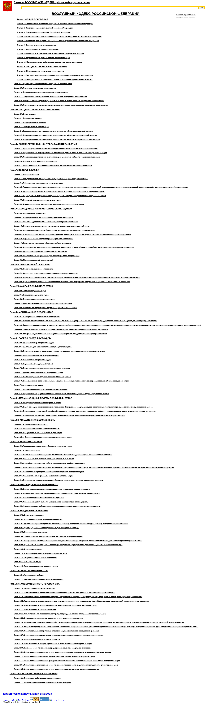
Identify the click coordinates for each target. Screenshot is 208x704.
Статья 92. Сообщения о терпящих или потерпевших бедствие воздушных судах (49, 472)
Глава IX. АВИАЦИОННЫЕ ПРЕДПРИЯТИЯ (31, 312)
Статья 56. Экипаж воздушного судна (30, 291)
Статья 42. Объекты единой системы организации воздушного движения (46, 222)
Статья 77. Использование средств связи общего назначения (40, 389)
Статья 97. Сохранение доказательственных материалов (39, 497)
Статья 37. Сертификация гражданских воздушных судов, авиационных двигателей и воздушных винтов (60, 196)
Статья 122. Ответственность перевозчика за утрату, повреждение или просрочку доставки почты (60, 614)
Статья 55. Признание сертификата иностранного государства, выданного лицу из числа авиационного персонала (72, 282)
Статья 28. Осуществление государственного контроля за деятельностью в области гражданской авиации (60, 153)
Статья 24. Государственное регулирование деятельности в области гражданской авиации (53, 131)
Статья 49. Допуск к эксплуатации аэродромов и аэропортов (40, 251)
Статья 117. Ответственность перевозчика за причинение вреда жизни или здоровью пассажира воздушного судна (64, 592)
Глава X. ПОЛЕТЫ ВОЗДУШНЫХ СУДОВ (30, 338)
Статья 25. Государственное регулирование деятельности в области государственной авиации (55, 135)
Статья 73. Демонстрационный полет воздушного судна (38, 372)
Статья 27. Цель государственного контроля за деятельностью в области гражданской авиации (55, 148)
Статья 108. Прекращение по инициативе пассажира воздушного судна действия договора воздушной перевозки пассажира (68, 545)
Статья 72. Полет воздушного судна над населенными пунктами (42, 368)
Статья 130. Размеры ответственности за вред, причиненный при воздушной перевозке (52, 648)
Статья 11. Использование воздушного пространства (40, 71)
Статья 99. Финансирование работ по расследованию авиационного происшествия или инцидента (57, 506)
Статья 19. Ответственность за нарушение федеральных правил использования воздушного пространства (61, 105)
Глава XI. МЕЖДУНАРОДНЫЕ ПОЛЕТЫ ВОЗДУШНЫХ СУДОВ (41, 398)
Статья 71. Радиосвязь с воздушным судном (33, 364)
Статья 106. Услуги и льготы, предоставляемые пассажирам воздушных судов (48, 536)
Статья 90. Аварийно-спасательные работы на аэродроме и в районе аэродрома (49, 463)
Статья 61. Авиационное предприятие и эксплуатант (37, 317)
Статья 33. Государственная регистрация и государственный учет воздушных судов (51, 179)
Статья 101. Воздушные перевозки (29, 515)
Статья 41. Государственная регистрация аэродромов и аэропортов (43, 217)
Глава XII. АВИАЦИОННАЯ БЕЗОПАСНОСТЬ (32, 420)
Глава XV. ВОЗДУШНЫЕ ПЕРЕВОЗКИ (29, 510)
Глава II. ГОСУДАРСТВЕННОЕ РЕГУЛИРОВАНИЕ (42, 66)
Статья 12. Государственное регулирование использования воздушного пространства (55, 75)
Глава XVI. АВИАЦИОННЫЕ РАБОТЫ (29, 570)
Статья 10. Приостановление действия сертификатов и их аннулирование (49, 62)
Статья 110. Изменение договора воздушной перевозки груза (40, 553)
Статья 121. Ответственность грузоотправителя (35, 609)
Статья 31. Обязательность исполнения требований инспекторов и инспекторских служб (53, 165)
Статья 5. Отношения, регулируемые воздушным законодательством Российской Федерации (58, 41)
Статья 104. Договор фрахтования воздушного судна (46, 528)
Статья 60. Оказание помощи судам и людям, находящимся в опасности (45, 308)
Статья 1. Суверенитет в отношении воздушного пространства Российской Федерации (55, 24)
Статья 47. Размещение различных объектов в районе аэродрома (42, 243)
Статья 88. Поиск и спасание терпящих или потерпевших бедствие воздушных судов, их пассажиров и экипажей (63, 455)
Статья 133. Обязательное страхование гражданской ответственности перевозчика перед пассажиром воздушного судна (67, 661)
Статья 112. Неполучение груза (27, 562)
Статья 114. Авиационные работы (28, 575)
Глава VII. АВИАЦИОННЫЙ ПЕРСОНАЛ (30, 264)
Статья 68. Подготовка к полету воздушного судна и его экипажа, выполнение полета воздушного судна (59, 351)
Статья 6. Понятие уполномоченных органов (36, 45)
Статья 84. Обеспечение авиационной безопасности (36, 429)
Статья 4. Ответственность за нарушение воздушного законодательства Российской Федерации (59, 36)
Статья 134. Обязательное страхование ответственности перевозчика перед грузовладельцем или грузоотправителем (66, 665)
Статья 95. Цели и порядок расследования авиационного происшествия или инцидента (52, 489)
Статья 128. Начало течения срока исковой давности (37, 639)
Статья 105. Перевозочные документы (30, 532)
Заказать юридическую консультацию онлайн (185, 15)
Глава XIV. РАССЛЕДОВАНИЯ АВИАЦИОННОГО (34, 484)
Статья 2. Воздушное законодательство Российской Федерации (45, 28)
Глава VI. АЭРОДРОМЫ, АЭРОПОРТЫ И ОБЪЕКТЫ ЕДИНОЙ (41, 209)
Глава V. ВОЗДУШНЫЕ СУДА (24, 170)
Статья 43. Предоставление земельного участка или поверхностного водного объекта (51, 226)
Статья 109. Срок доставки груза (28, 549)
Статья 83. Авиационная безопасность (31, 424)
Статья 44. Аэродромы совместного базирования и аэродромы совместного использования (54, 230)
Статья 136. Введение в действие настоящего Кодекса (37, 678)
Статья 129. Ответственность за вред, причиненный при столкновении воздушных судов (53, 643)
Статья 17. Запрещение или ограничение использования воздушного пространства (50, 96)
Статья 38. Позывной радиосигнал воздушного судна (37, 200)
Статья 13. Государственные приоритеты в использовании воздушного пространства (54, 79)
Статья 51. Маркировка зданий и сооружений (33, 260)
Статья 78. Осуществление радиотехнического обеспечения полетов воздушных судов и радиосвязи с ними (61, 394)
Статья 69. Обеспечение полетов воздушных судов (36, 355)
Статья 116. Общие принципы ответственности (34, 588)
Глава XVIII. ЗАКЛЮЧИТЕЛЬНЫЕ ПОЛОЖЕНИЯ (33, 673)
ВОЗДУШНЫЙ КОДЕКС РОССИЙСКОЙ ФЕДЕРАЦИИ (95, 14)
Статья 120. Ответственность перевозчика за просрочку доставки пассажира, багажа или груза (55, 605)
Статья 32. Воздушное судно (26, 174)
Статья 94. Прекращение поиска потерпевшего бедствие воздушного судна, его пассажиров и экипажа (58, 480)
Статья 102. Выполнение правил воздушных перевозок (38, 519)
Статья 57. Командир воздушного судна (31, 295)
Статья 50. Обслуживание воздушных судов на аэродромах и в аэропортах (46, 256)
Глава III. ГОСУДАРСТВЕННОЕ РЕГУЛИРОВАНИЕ (35, 109)
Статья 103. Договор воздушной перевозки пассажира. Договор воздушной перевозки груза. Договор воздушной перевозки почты (71, 523)
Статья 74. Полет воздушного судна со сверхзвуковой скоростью (42, 377)
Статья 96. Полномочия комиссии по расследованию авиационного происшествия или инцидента (57, 493)
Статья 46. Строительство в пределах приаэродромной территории (43, 239)
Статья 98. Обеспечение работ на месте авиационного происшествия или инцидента (51, 502)
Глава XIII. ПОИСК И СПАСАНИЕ (26, 441)
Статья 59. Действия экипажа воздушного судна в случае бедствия (43, 303)
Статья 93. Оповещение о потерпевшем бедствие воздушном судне (43, 476)
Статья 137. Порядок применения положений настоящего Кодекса (42, 682)
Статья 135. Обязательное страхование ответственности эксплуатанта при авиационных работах (56, 669)
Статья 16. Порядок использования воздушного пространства (41, 92)
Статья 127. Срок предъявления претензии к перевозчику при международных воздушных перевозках (58, 635)
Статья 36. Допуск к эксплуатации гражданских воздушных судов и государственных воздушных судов (59, 191)
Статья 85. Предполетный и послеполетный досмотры (38, 433)
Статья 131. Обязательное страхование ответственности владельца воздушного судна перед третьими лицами (62, 652)
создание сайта (9, 700)
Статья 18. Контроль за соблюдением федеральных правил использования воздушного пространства (59, 101)
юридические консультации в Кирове (27, 693)
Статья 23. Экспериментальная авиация (31, 127)
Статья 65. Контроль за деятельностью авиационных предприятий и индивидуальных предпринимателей (60, 334)
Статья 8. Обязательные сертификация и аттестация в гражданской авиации (50, 53)
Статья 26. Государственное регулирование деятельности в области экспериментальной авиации (57, 139)
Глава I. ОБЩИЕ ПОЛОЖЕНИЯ (32, 19)
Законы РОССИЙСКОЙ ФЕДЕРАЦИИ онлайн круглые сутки (52, 2)
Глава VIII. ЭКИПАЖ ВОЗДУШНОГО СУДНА (31, 286)
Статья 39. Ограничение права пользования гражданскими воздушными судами (49, 204)
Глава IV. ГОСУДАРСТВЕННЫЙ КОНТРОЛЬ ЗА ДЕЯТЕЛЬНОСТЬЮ (43, 144)
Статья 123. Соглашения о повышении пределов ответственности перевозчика (48, 618)
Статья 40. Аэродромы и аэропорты (29, 213)
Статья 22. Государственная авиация (30, 122)
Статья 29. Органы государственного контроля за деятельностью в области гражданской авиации (57, 157)
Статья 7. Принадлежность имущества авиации (37, 49)
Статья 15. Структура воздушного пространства (35, 88)
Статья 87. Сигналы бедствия (27, 450)
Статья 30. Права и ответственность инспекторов (35, 161)
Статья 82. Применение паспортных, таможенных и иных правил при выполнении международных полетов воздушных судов (69, 415)
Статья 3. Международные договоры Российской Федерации (43, 32)
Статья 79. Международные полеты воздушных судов (37, 403)
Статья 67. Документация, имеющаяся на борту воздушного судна (42, 347)
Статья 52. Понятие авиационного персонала (33, 269)
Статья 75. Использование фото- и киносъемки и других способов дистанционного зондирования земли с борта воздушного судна (71, 381)
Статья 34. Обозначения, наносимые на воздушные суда (38, 183)
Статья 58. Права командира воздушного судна (34, 299)
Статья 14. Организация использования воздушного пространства (43, 84)
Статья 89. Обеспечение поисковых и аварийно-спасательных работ (44, 459)
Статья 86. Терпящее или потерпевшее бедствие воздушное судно (43, 446)
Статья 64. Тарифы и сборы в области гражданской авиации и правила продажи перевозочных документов (61, 329)
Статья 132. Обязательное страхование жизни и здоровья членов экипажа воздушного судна (54, 656)
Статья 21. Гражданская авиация (28, 118)
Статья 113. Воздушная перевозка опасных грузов (36, 566)
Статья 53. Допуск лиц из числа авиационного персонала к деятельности (45, 273)
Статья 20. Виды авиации (25, 114)
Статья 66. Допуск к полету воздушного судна (34, 343)
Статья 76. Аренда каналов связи (28, 385)
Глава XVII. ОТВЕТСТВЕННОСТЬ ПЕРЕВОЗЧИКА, (35, 584)
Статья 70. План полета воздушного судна (32, 360)
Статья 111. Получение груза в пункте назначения (35, 558)
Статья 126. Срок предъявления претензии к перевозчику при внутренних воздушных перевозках (56, 631)
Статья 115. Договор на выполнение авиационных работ (38, 579)
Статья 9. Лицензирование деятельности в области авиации (43, 58)
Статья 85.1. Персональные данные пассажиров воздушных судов (43, 437)
